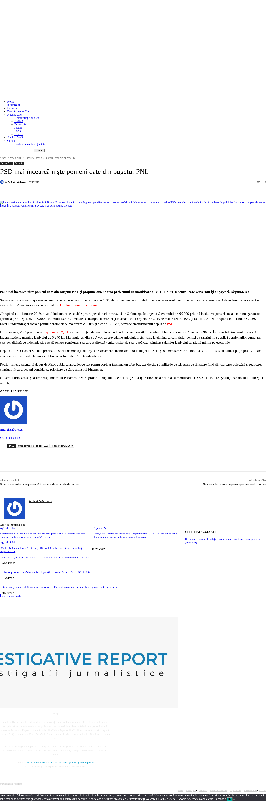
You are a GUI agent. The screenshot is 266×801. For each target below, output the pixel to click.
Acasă (3, 157)
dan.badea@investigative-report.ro (76, 762)
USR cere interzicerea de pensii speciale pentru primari (234, 484)
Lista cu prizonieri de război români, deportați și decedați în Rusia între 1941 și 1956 (46, 572)
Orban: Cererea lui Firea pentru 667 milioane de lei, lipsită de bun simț (40, 484)
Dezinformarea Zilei (18, 111)
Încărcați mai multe (11, 596)
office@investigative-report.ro (41, 762)
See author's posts (10, 437)
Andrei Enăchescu (17, 181)
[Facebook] (35, 191)
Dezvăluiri (13, 108)
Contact (11, 140)
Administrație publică (26, 117)
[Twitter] (48, 191)
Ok (229, 799)
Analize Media (15, 137)
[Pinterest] (61, 191)
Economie (20, 124)
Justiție (18, 127)
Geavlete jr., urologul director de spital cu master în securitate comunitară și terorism (45, 557)
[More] (87, 191)
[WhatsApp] (74, 191)
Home (10, 101)
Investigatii (13, 104)
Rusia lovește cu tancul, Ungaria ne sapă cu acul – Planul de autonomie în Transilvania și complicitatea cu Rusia (59, 587)
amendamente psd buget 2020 (33, 445)
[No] (234, 799)
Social (18, 130)
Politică (18, 121)
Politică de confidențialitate (29, 144)
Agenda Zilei (14, 114)
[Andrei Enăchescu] (2, 182)
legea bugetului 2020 (62, 445)
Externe (18, 134)
